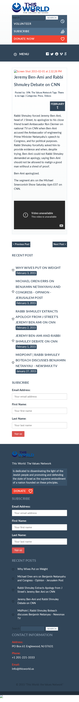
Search (16, 17)
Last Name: (19, 418)
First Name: (19, 404)
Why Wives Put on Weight (38, 267)
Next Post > (59, 244)
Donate (20, 491)
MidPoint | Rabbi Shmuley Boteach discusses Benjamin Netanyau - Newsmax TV (41, 360)
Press (40, 96)
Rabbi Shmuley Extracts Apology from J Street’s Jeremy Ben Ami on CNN (37, 317)
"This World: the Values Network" (44, 685)
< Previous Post (21, 244)
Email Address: (21, 390)
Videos (47, 96)
